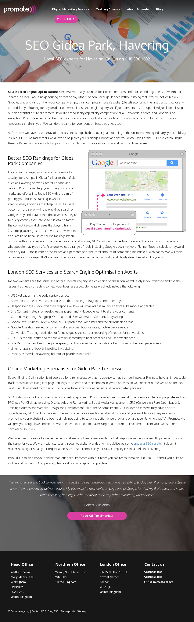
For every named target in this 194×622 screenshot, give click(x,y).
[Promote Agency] (24, 9)
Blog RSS (53, 611)
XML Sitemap (79, 611)
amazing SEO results (148, 443)
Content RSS (39, 611)
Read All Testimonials (97, 516)
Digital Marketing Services (70, 9)
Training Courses (108, 9)
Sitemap (65, 611)
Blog (159, 9)
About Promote (138, 9)
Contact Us (65, 19)
